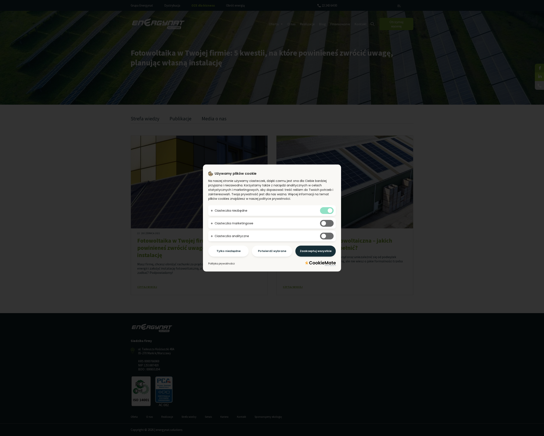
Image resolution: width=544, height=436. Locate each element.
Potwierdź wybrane (272, 251)
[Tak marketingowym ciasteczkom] (327, 223)
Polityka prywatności (221, 263)
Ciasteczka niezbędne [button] (231, 210)
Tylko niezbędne (229, 251)
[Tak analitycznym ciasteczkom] (327, 236)
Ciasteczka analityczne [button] (232, 236)
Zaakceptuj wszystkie (316, 251)
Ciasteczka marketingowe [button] (234, 223)
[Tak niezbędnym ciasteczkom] (327, 210)
